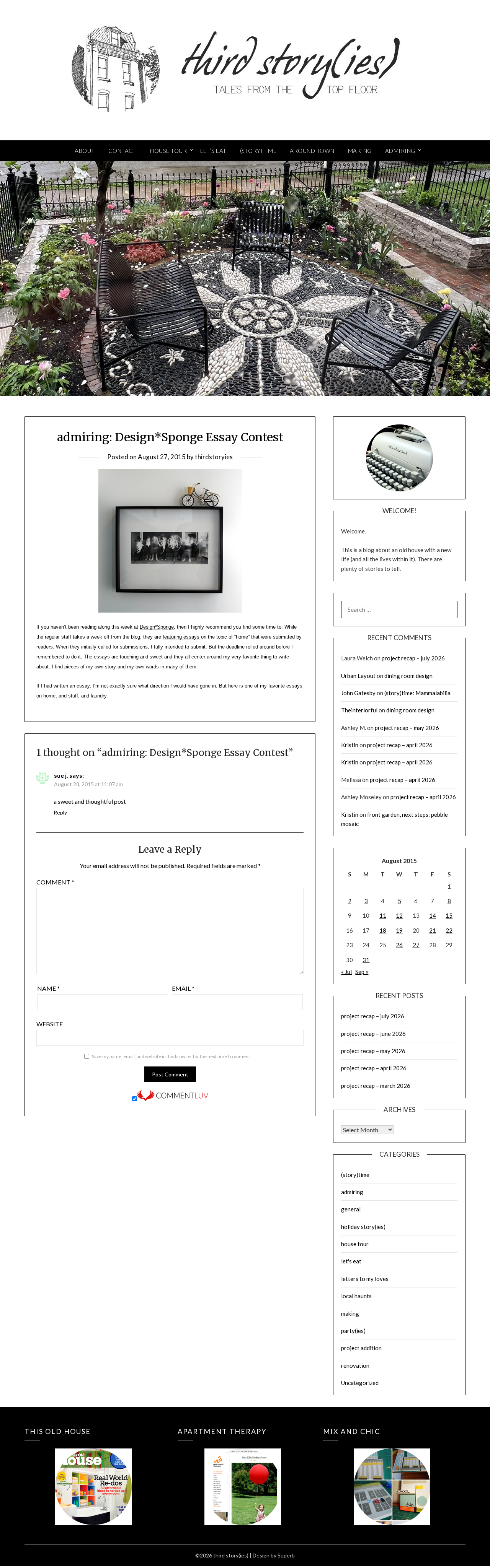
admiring (352, 1191)
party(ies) (353, 1330)
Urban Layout (358, 675)
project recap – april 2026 (400, 744)
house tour (355, 1243)
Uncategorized (360, 1382)
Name (48, 988)
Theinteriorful (359, 710)
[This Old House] (93, 1475)
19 (399, 930)
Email (183, 988)
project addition (361, 1347)
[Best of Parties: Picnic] (243, 1475)
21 (432, 930)
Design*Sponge (157, 627)
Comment (55, 882)
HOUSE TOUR (168, 150)
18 (382, 930)
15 (449, 915)
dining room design (408, 675)
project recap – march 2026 (375, 1085)
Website (49, 1023)
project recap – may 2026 (407, 727)
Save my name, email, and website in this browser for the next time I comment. (171, 1056)
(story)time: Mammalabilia (417, 692)
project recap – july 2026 (413, 658)
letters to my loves (365, 1278)
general (351, 1209)
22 (449, 930)
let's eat (351, 1261)
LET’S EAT (213, 150)
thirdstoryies (214, 457)
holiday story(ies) (363, 1226)
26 (399, 944)
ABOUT (85, 150)
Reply (60, 812)
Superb (286, 1555)
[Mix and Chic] (392, 1475)
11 (382, 915)
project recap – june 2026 (373, 1033)
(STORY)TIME (258, 150)
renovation (355, 1365)
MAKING (360, 150)
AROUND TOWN (312, 150)
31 (366, 959)
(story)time (355, 1174)
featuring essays (181, 637)
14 (432, 915)
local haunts (356, 1295)
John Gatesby (358, 692)
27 (416, 944)
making (350, 1313)
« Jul (346, 971)
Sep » (361, 971)
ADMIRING (400, 150)
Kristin (349, 744)
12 (399, 915)
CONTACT (122, 150)
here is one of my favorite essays (265, 686)
